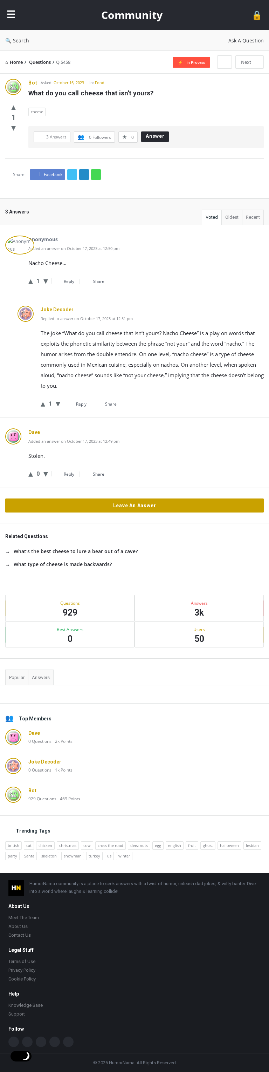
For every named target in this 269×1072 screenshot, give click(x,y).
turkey (94, 856)
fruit (192, 845)
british (13, 845)
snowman (73, 856)
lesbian (252, 845)
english (174, 845)
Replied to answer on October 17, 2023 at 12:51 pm (87, 318)
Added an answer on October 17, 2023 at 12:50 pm (73, 248)
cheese (37, 111)
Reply (69, 281)
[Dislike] (13, 127)
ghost (208, 845)
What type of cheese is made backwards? (63, 564)
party (12, 856)
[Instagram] (54, 1042)
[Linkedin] (41, 1042)
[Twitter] (27, 1042)
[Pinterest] (68, 1042)
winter (124, 856)
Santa (29, 856)
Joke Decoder (44, 762)
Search (21, 40)
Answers (41, 677)
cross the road (110, 845)
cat (29, 845)
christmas (67, 845)
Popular (17, 677)
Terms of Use (21, 961)
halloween (229, 845)
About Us (18, 926)
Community (132, 15)
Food (99, 82)
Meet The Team (23, 917)
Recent (253, 217)
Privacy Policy (21, 970)
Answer (155, 136)
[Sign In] (256, 15)
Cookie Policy (22, 979)
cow (87, 845)
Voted (212, 217)
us (109, 856)
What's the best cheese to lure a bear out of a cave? (76, 551)
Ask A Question (246, 40)
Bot (32, 790)
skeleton (49, 856)
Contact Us (19, 935)
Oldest (232, 217)
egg (158, 845)
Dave (34, 733)
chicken (45, 845)
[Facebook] (13, 1042)
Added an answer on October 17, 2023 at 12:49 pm (73, 441)
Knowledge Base (25, 1005)
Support (16, 1014)
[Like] (13, 106)
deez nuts (139, 845)
